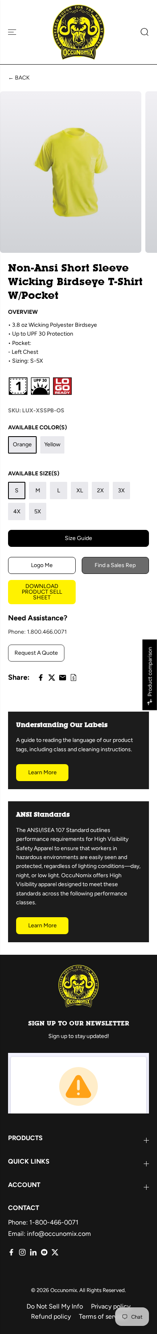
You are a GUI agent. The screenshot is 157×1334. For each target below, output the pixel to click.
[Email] (62, 677)
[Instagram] (22, 1252)
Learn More (42, 772)
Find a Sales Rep (115, 565)
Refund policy (51, 1316)
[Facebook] (40, 677)
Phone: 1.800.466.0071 (37, 631)
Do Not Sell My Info (55, 1306)
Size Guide (78, 538)
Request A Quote (36, 652)
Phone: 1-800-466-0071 (43, 1222)
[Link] (73, 677)
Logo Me (42, 565)
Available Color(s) (37, 427)
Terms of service (102, 1316)
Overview (23, 312)
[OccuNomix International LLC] (78, 32)
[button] (13, 32)
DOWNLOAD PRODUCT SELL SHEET (42, 592)
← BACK (19, 77)
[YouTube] (44, 1252)
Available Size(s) (33, 473)
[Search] (141, 32)
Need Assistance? (37, 617)
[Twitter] (51, 677)
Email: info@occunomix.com (49, 1233)
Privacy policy (110, 1306)
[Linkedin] (33, 1252)
